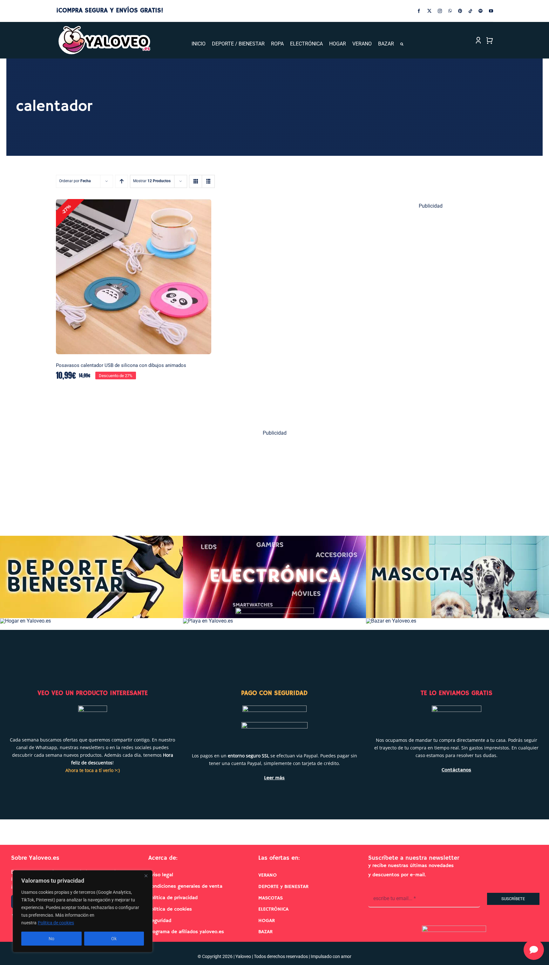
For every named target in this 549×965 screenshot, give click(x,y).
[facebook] (419, 11)
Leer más (274, 778)
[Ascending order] (121, 181)
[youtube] (491, 11)
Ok (114, 938)
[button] (401, 44)
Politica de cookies (56, 922)
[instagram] (440, 11)
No (51, 938)
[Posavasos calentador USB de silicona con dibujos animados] (133, 277)
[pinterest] (460, 11)
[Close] (146, 875)
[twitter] (429, 11)
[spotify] (480, 11)
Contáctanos (456, 770)
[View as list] (208, 181)
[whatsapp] (450, 11)
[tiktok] (470, 11)
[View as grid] (195, 181)
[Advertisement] (431, 312)
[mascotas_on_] (457, 538)
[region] (82, 911)
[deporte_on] (91, 538)
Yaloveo (243, 956)
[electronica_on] (274, 538)
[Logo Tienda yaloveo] (104, 27)
